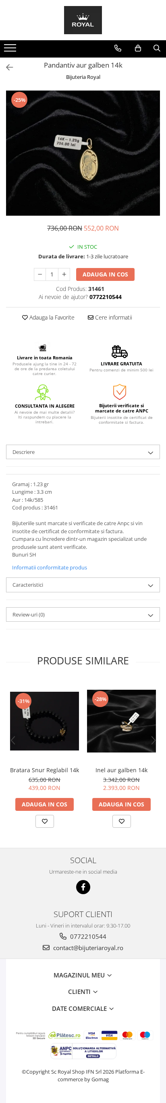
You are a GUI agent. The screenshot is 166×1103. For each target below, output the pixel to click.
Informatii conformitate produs (49, 567)
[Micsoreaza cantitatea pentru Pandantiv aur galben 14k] (40, 274)
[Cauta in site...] (157, 48)
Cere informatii (112, 317)
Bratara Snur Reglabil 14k (44, 770)
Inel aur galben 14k (121, 770)
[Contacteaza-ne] (118, 48)
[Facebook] (83, 887)
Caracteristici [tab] (27, 584)
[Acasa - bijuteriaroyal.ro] (83, 20)
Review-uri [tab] (28, 614)
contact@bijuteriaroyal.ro (87, 948)
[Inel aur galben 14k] (121, 721)
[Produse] (11, 50)
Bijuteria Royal (83, 76)
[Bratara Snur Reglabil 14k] (44, 721)
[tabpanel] (83, 153)
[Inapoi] (6, 67)
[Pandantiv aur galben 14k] (83, 153)
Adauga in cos (105, 274)
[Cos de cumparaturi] (138, 48)
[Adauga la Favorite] (44, 821)
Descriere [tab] (23, 452)
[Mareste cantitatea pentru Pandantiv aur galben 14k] (64, 274)
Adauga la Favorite (51, 317)
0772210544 (87, 936)
